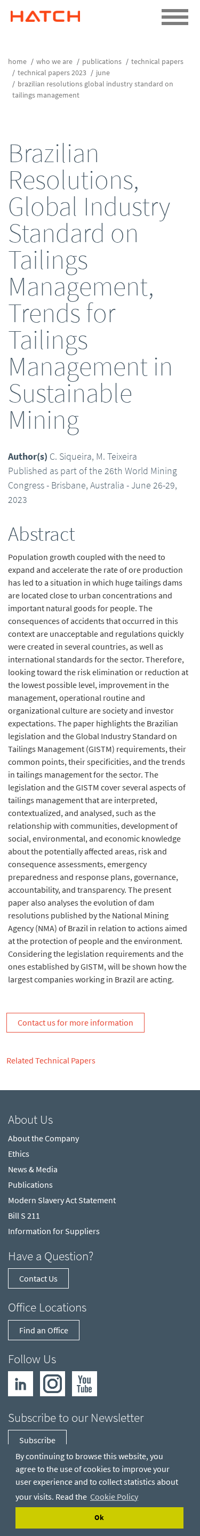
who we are (54, 61)
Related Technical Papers (50, 1060)
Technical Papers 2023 (52, 72)
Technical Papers (157, 61)
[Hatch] (45, 14)
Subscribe (37, 1440)
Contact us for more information (75, 1022)
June (103, 72)
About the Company (43, 1138)
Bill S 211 (24, 1215)
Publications (102, 61)
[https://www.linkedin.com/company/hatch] (20, 1382)
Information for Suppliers (54, 1231)
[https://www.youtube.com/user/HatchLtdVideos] (84, 1382)
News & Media (33, 1169)
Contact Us (38, 1278)
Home (17, 61)
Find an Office (43, 1330)
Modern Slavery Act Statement (62, 1200)
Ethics (18, 1153)
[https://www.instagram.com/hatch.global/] (52, 1382)
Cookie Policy (114, 1496)
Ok (99, 1517)
